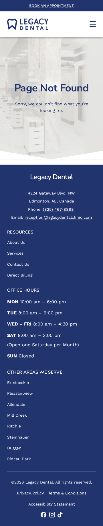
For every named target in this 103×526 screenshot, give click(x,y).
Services (15, 253)
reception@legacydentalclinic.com (58, 217)
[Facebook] (44, 514)
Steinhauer (18, 437)
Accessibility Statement (51, 504)
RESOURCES (20, 232)
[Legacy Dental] (27, 24)
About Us (16, 242)
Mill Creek (17, 415)
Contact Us (18, 264)
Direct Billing (19, 275)
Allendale (16, 404)
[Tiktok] (60, 514)
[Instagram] (52, 514)
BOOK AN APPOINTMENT (51, 5)
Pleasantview (20, 393)
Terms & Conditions (67, 493)
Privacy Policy (30, 493)
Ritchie (14, 426)
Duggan (14, 448)
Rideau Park (19, 459)
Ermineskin (18, 382)
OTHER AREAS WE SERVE (34, 372)
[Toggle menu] (93, 24)
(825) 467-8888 (59, 209)
